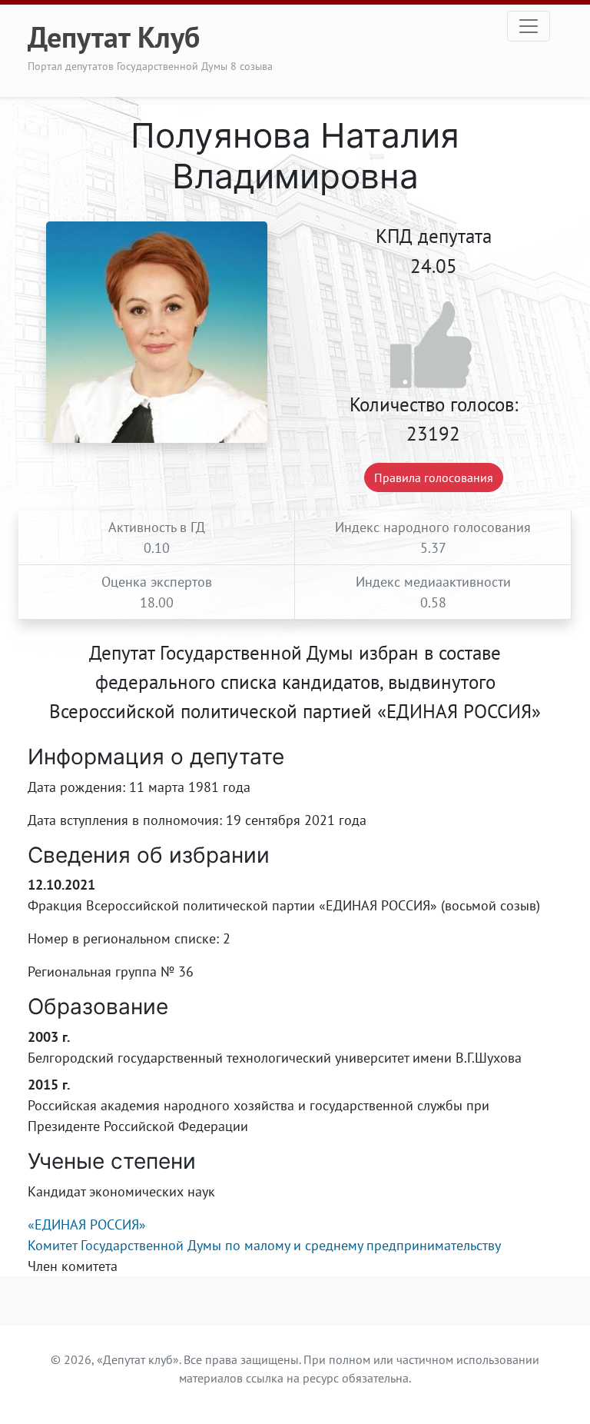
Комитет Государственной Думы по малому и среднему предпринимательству (264, 1245)
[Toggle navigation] (528, 26)
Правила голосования (433, 477)
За (433, 345)
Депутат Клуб (114, 36)
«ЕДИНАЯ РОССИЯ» (87, 1224)
